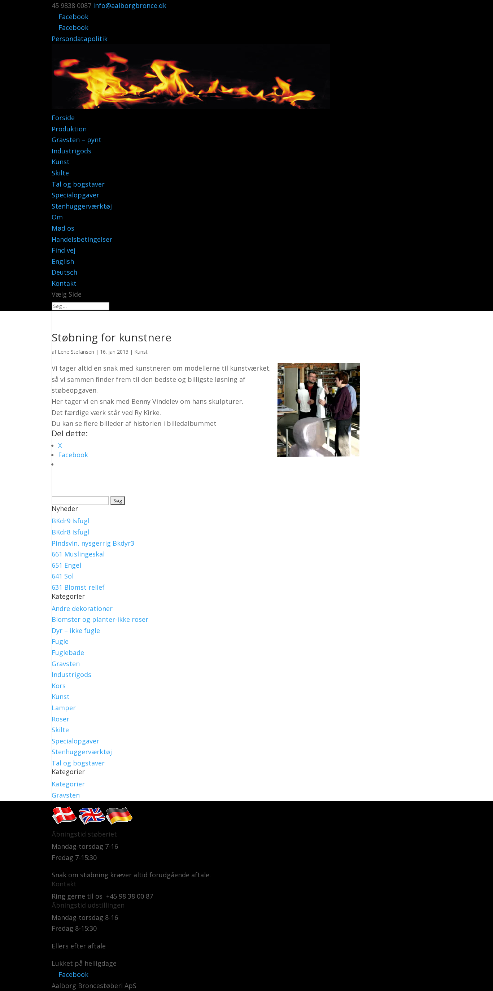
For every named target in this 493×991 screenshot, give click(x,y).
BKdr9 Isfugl (71, 520)
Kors (59, 685)
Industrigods (71, 151)
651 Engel (66, 565)
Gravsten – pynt (76, 139)
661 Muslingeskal (78, 554)
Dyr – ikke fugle (76, 630)
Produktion (69, 129)
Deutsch (64, 272)
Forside (63, 117)
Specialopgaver (75, 195)
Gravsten (66, 663)
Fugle (60, 641)
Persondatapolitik (80, 38)
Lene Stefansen (76, 351)
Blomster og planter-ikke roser (100, 619)
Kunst (61, 161)
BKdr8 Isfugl (71, 532)
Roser (60, 719)
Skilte (60, 173)
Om (57, 217)
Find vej (63, 250)
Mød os (63, 228)
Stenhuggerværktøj (82, 206)
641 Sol (63, 576)
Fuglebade (68, 652)
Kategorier (68, 784)
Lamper (64, 707)
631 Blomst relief (78, 587)
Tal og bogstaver (78, 184)
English (63, 261)
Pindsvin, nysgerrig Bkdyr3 (93, 543)
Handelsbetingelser (82, 239)
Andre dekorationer (82, 608)
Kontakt (64, 283)
